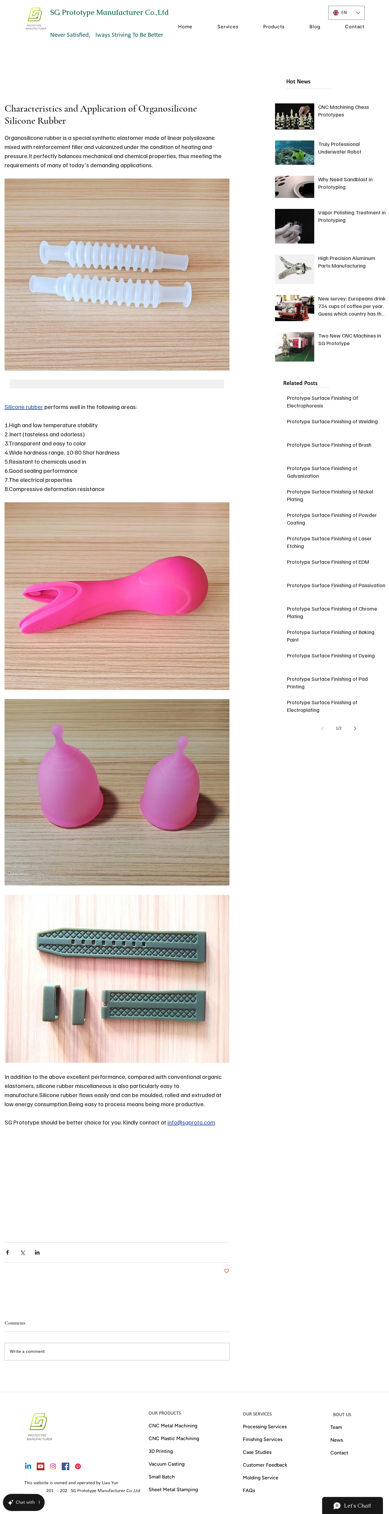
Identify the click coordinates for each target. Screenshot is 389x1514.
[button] (216, 26)
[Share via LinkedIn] (37, 1252)
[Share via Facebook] (7, 1252)
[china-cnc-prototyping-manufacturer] (40, 1466)
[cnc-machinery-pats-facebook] (65, 1466)
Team (336, 1427)
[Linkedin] (28, 1466)
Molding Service (260, 1478)
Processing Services (265, 1426)
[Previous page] (322, 728)
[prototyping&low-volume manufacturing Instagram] (53, 1466)
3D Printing (161, 1451)
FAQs (249, 1490)
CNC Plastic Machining (174, 1438)
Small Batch (162, 1477)
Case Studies (257, 1452)
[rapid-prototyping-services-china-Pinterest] (78, 1466)
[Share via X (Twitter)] (22, 1252)
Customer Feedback (265, 1465)
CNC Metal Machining (173, 1426)
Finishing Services (262, 1439)
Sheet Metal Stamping (173, 1489)
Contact (339, 1453)
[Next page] (354, 728)
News (336, 1440)
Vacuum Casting (166, 1464)
